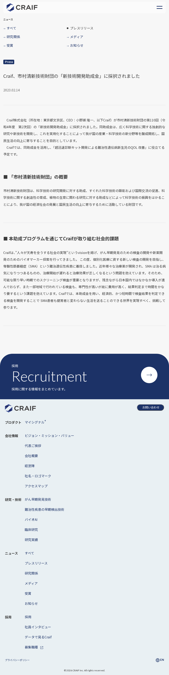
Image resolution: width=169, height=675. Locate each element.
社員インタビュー (38, 626)
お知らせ (31, 603)
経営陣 (30, 465)
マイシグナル (35, 422)
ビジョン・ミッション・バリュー (49, 435)
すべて (29, 552)
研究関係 (31, 573)
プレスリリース (36, 563)
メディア (31, 583)
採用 (28, 616)
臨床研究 (31, 529)
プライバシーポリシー (17, 660)
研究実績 (31, 539)
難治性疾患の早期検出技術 (44, 509)
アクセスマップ (36, 485)
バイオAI (31, 519)
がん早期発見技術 (38, 499)
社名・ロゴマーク (38, 475)
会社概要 (31, 455)
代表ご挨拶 (33, 445)
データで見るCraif (38, 636)
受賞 (28, 593)
